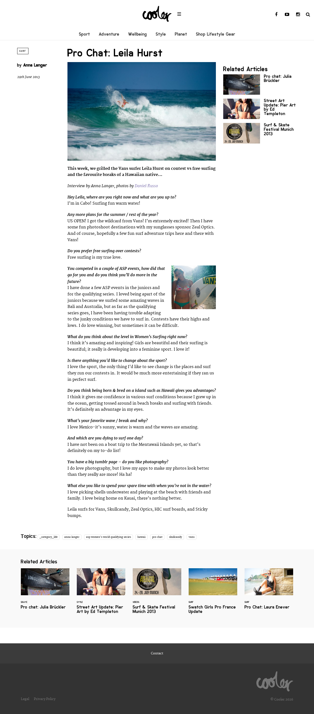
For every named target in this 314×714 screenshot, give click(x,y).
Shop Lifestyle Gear (215, 34)
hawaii (141, 537)
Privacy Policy (44, 699)
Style (161, 34)
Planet (181, 34)
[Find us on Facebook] (276, 14)
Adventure (109, 34)
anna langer (71, 537)
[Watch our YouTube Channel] (287, 14)
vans (192, 537)
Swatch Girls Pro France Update (213, 594)
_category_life (48, 537)
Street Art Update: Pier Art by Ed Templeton (260, 109)
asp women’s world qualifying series (108, 537)
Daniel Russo (146, 185)
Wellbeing (137, 34)
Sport (84, 34)
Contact (157, 653)
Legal (25, 699)
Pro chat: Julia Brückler (260, 84)
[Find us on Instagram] (297, 14)
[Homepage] (274, 680)
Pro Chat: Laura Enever (269, 591)
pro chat (157, 537)
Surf (22, 51)
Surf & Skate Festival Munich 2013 (260, 133)
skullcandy (175, 537)
